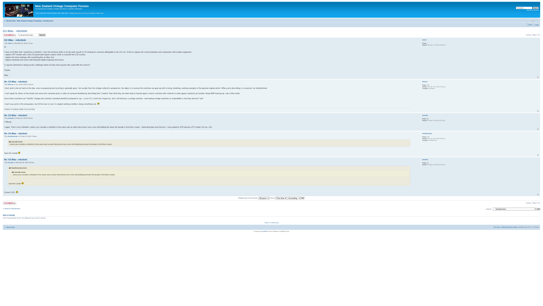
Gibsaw (10, 84)
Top (538, 77)
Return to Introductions (12, 208)
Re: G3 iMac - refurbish (15, 81)
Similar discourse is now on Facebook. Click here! (86, 13)
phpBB (264, 231)
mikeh (10, 43)
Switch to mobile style (272, 222)
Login (537, 25)
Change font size (537, 20)
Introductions (48, 21)
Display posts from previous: (248, 198)
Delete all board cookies (509, 227)
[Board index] (19, 9)
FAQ (530, 25)
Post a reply (7, 34)
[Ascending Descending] (296, 198)
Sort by (273, 198)
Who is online (9, 215)
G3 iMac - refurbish (15, 31)
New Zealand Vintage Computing (29, 21)
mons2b (10, 118)
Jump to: (489, 209)
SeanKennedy (12, 136)
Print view (532, 20)
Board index (11, 21)
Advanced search (533, 10)
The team (496, 227)
